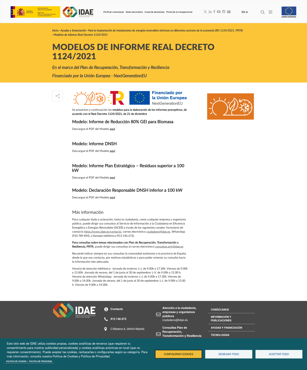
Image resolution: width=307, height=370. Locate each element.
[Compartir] (57, 96)
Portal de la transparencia (179, 11)
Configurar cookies (178, 354)
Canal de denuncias (155, 11)
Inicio (55, 30)
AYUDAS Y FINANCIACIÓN (226, 327)
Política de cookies (16, 361)
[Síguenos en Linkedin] (210, 12)
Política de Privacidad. (40, 361)
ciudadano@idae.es (158, 231)
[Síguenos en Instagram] (223, 12)
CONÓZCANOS (220, 309)
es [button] (244, 12)
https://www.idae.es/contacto (102, 231)
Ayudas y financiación (73, 30)
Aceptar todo (279, 354)
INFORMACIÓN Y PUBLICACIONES (221, 318)
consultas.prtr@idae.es (169, 246)
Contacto (117, 309)
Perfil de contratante (113, 11)
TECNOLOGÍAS (220, 335)
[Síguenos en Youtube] (218, 12)
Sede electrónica (134, 11)
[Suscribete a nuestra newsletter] (229, 12)
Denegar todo (229, 354)
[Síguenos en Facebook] (214, 12)
